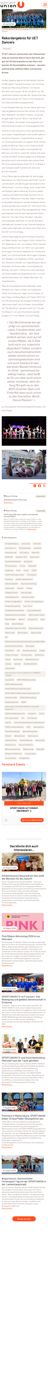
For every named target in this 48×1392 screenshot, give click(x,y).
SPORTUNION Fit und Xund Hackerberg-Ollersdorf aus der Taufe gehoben (24, 1059)
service (7, 659)
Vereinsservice (10, 745)
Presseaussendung (29, 650)
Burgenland (28, 561)
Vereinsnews (22, 29)
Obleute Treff (9, 633)
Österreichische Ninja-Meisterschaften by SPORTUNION (25, 642)
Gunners (20, 588)
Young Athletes (10, 758)
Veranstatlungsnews (30, 731)
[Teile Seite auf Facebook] (39, 486)
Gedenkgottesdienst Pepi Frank (15, 500)
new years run (33, 619)
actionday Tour (10, 548)
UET (22, 718)
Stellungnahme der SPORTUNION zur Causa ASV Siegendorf (22, 707)
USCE (28, 727)
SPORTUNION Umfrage (28, 698)
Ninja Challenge (17, 624)
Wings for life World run (13, 754)
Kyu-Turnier (28, 606)
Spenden (17, 664)
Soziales (8, 664)
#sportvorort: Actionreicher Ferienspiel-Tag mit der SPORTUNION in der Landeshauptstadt (24, 1181)
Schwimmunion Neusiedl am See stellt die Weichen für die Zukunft (23, 877)
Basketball (9, 557)
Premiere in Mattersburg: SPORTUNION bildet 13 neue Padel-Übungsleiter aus (23, 1117)
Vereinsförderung (26, 740)
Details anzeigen (32, 820)
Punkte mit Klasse (11, 655)
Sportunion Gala (11, 698)
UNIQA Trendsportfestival (14, 727)
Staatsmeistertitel (11, 702)
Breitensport (34, 557)
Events (26, 570)
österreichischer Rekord (13, 646)
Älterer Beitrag (11, 511)
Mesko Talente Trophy (36, 615)
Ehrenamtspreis (11, 566)
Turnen (41, 714)
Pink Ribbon (9, 650)
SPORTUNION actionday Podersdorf (18, 689)
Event (18, 570)
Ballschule (35, 553)
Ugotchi (8, 722)
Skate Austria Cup (32, 659)
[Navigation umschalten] (45, 4)
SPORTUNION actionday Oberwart (24, 809)
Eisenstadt (32, 566)
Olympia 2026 (36, 633)
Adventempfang (25, 548)
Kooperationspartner (12, 606)
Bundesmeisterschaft (13, 561)
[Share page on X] (44, 486)
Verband (8, 736)
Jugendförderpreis (12, 597)
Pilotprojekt (30, 646)
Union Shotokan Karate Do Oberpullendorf (29, 722)
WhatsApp (40, 749)
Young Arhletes (30, 754)
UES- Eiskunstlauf (11, 718)
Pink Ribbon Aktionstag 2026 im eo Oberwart (21, 937)
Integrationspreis (11, 593)
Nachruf (21, 619)
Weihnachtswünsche (12, 749)
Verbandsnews (19, 736)
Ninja (7, 624)
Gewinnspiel (9, 588)
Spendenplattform (30, 664)
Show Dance (18, 659)
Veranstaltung (38, 727)
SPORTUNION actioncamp (26, 680)
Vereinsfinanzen (11, 740)
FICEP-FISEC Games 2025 (14, 575)
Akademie (37, 548)
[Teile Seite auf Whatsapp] (35, 486)
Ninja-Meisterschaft (36, 628)
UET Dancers (32, 718)
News (13, 29)
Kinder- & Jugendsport (13, 601)
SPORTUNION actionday (13, 684)
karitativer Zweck (28, 597)
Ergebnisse (9, 570)
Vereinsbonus (33, 736)
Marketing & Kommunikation (15, 615)
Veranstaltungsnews (12, 731)
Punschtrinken (26, 655)
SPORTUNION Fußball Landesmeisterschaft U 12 (22, 693)
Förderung (9, 579)
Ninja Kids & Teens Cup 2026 (15, 628)
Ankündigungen (11, 553)
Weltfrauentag (28, 749)
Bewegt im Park (21, 557)
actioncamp (26, 544)
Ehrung (22, 566)
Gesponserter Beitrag (28, 584)
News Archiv (24, 1218)
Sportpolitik (9, 680)
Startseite (5, 29)
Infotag (29, 588)
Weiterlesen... (32, 529)
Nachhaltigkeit (10, 619)
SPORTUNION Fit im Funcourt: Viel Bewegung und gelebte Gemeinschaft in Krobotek (24, 999)
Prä (18, 650)
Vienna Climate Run (26, 745)
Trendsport (32, 714)
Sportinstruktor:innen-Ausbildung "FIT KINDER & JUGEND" (22, 674)
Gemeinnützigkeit (11, 584)
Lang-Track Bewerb (34, 610)
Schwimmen (39, 655)
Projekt (42, 650)
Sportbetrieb (9, 668)
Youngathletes (24, 758)
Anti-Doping (24, 553)
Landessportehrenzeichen (14, 610)
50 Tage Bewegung (11, 544)
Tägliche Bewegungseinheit (15, 714)
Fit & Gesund (31, 575)
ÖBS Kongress (23, 633)
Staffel (23, 702)
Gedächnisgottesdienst (24, 579)
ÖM (6, 637)
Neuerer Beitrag (11, 496)
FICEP (34, 570)
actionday (36, 544)
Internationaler (26, 593)
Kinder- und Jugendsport (34, 601)
